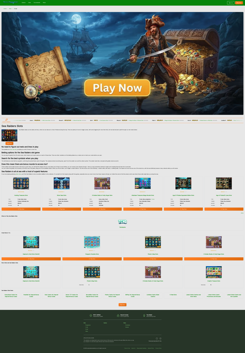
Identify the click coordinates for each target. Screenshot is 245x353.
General (127, 327)
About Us (133, 348)
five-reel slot (13, 149)
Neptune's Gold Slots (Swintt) (31, 254)
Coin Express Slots (77, 120)
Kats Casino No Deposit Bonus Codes (51, 295)
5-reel (86, 329)
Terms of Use (127, 348)
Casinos (23, 2)
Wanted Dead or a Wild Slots (179, 120)
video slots (18, 174)
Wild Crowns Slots (19, 120)
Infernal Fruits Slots (50, 120)
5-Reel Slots (173, 294)
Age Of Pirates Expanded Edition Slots (183, 195)
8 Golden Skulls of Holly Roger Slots (102, 195)
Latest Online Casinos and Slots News (193, 295)
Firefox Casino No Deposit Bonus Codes (112, 295)
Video (86, 331)
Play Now (239, 2)
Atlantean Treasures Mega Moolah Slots (143, 195)
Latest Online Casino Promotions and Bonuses (214, 295)
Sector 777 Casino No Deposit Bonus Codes (72, 295)
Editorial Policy (151, 348)
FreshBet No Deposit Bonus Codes (31, 295)
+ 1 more (152, 199)
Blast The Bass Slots (211, 120)
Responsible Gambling (141, 348)
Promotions (127, 325)
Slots (29, 2)
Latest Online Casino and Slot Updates (234, 295)
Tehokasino (122, 227)
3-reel (86, 327)
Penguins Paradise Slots (92, 254)
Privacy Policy (158, 348)
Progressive (88, 325)
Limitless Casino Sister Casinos (153, 295)
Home (5, 8)
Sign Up (231, 2)
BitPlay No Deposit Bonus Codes (132, 295)
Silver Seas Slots (61, 195)
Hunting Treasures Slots (21, 195)
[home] (10, 4)
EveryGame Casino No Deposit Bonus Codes (11, 295)
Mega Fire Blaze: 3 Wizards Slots (109, 120)
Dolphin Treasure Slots (213, 281)
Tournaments (37, 2)
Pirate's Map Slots (153, 254)
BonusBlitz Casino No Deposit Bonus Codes (92, 295)
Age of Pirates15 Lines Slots (224, 195)
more (242, 213)
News (44, 2)
